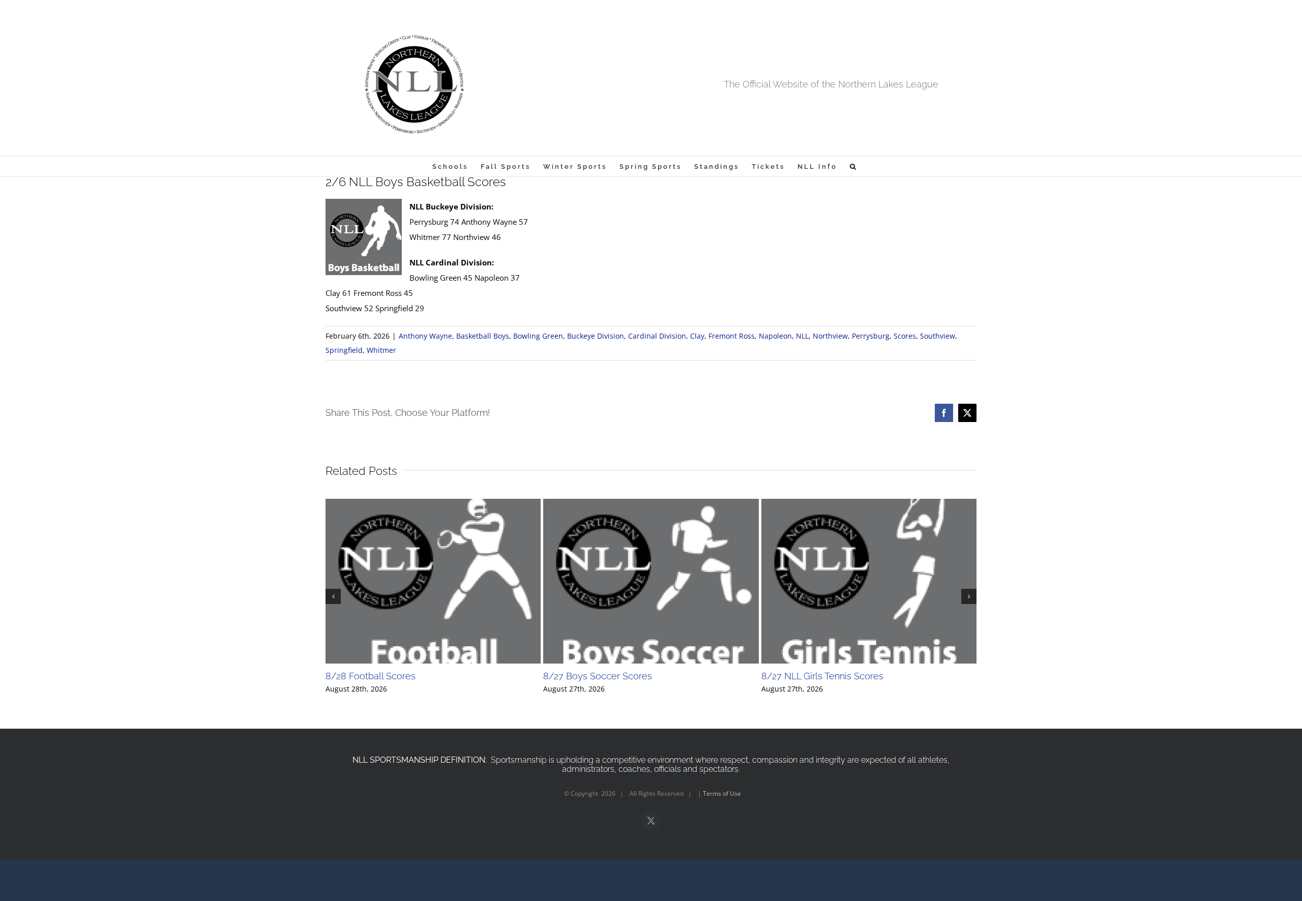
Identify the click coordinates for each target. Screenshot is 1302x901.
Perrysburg (871, 336)
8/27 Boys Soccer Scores (597, 676)
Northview (830, 336)
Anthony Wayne (425, 336)
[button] (853, 166)
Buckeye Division (595, 336)
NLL (802, 336)
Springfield (344, 350)
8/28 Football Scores (371, 676)
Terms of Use (722, 793)
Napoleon (775, 336)
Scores (905, 336)
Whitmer (381, 350)
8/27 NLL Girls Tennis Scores (822, 676)
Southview (937, 336)
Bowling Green (538, 336)
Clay (697, 336)
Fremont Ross (731, 336)
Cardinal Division (657, 336)
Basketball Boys (482, 336)
